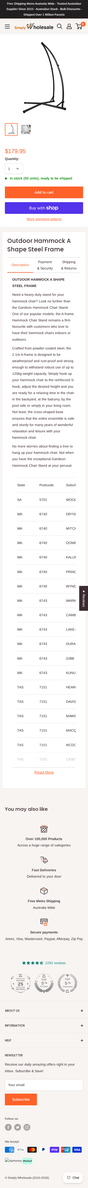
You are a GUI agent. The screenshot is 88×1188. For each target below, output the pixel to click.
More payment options (44, 219)
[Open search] (59, 26)
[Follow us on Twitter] (17, 1127)
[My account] (69, 26)
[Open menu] (7, 27)
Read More (44, 772)
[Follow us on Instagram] (26, 1127)
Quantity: (12, 159)
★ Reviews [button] (84, 598)
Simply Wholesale (20, 1177)
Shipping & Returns (69, 265)
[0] (79, 26)
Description (20, 265)
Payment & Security (45, 265)
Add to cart (44, 192)
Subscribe (21, 1099)
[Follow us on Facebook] (8, 1127)
